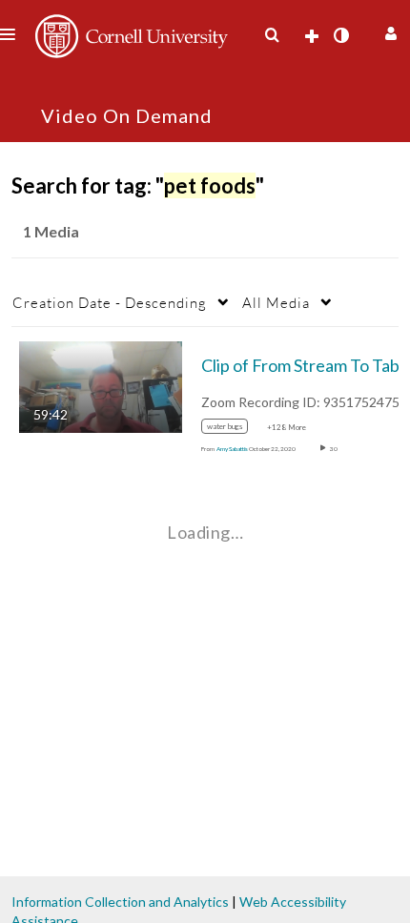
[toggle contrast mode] (340, 35)
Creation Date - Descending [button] (109, 302)
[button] (389, 31)
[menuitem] (272, 35)
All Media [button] (276, 302)
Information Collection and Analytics (120, 901)
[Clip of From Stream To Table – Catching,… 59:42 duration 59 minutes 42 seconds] (100, 386)
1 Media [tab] (51, 231)
